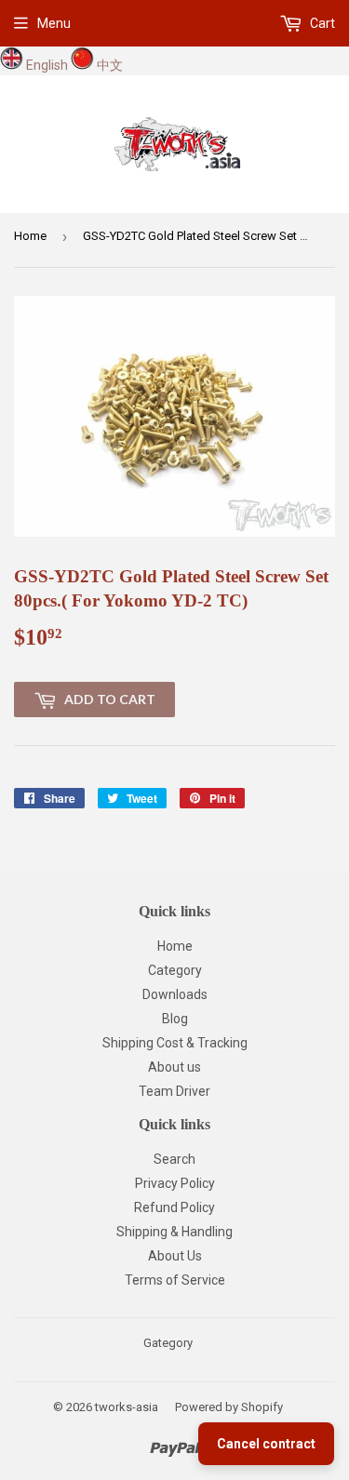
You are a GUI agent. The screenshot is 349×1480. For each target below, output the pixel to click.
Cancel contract (266, 1443)
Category (175, 970)
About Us (175, 1255)
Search (174, 1159)
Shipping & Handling (174, 1231)
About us (174, 1067)
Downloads (175, 994)
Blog (175, 1018)
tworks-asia (126, 1407)
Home (30, 236)
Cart (321, 23)
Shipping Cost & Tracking (175, 1042)
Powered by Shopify (229, 1407)
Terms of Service (175, 1280)
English (47, 65)
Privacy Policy (175, 1183)
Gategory (168, 1343)
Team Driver (174, 1091)
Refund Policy (174, 1207)
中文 (110, 65)
